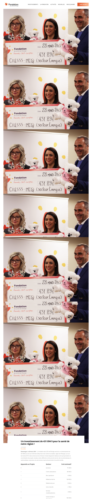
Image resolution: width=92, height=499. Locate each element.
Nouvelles (23, 449)
